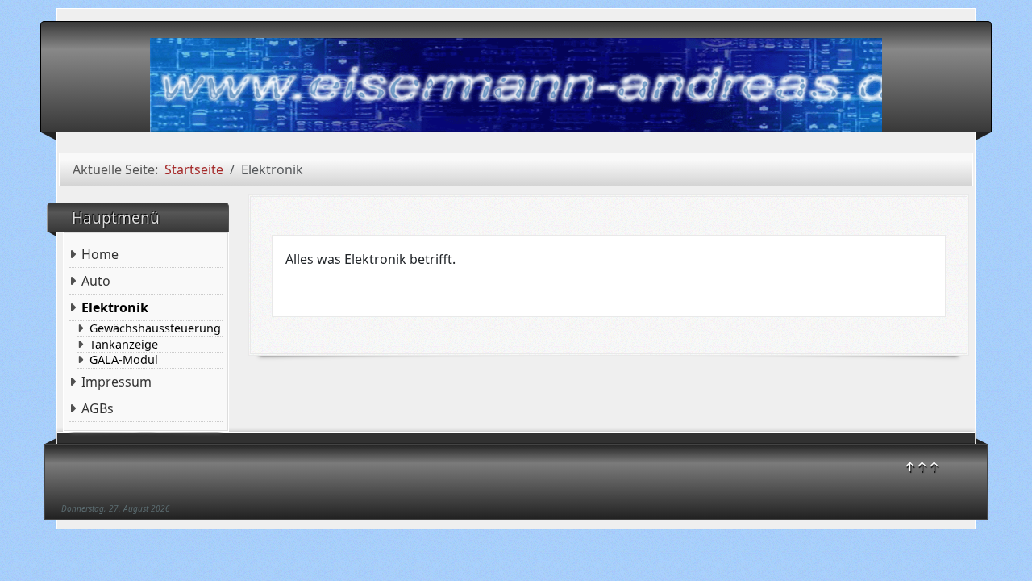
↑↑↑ (922, 466)
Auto (95, 281)
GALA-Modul (123, 360)
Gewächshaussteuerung (155, 328)
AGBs (97, 408)
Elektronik (114, 307)
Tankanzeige (123, 344)
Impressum (116, 382)
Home (100, 254)
